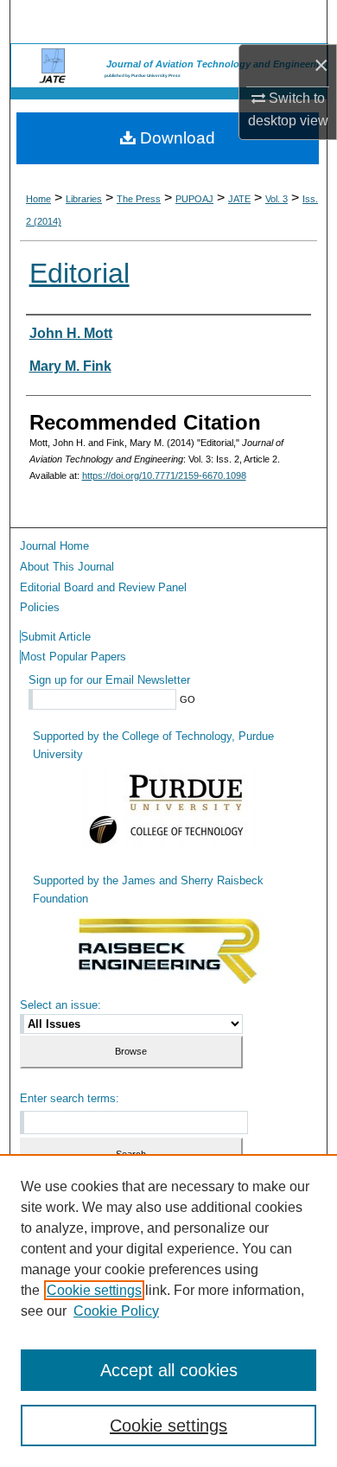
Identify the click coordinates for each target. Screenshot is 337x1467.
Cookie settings (94, 1290)
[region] (168, 1310)
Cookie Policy (116, 1311)
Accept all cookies (169, 1370)
